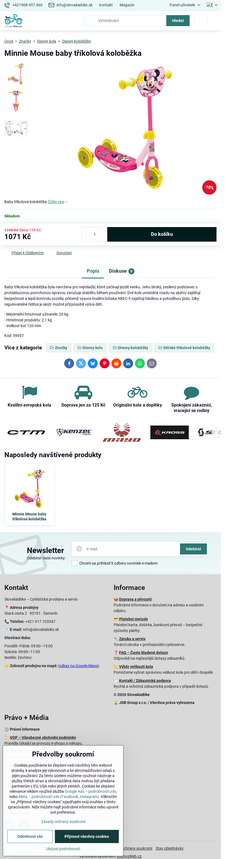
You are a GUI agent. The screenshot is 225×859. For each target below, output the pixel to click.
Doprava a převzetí (135, 599)
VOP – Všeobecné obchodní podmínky (43, 737)
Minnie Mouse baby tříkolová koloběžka (29, 516)
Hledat (178, 20)
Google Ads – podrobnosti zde (90, 791)
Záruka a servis (132, 639)
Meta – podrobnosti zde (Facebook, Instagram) (59, 796)
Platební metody (133, 619)
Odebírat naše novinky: (46, 558)
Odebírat (193, 549)
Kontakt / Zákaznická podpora (145, 680)
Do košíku (162, 234)
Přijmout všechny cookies (86, 836)
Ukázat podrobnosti (63, 849)
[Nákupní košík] (200, 20)
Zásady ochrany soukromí (130, 848)
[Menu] (214, 20)
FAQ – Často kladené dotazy (143, 652)
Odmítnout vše (30, 836)
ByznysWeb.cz (129, 856)
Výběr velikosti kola (136, 666)
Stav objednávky (170, 848)
